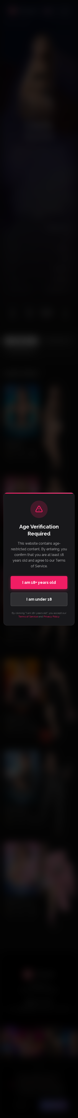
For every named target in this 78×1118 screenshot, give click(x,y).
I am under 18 (39, 599)
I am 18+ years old (39, 582)
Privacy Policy (52, 616)
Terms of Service (28, 616)
